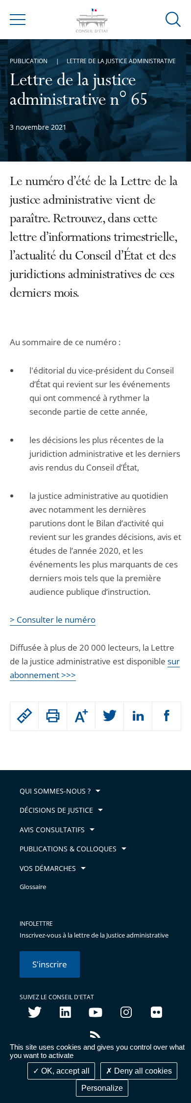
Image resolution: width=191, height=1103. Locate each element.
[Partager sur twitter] (109, 716)
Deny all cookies (142, 1071)
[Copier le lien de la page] (24, 715)
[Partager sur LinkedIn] (138, 716)
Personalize (102, 1088)
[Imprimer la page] (53, 715)
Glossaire (33, 887)
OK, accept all (64, 1071)
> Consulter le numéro (53, 619)
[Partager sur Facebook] (166, 716)
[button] (173, 18)
